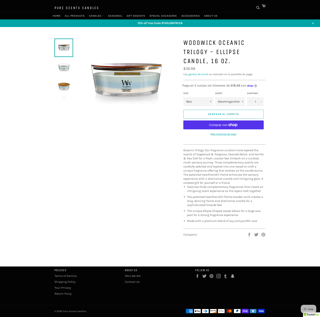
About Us (210, 15)
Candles (95, 15)
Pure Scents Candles (76, 8)
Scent (218, 93)
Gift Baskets (134, 15)
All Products (73, 15)
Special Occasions (160, 15)
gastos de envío (198, 74)
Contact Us (132, 282)
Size (185, 93)
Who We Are (133, 276)
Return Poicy (62, 293)
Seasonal (114, 15)
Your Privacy (62, 287)
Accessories (189, 15)
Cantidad (252, 93)
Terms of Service (65, 276)
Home (56, 15)
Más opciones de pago (223, 134)
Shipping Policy (64, 282)
